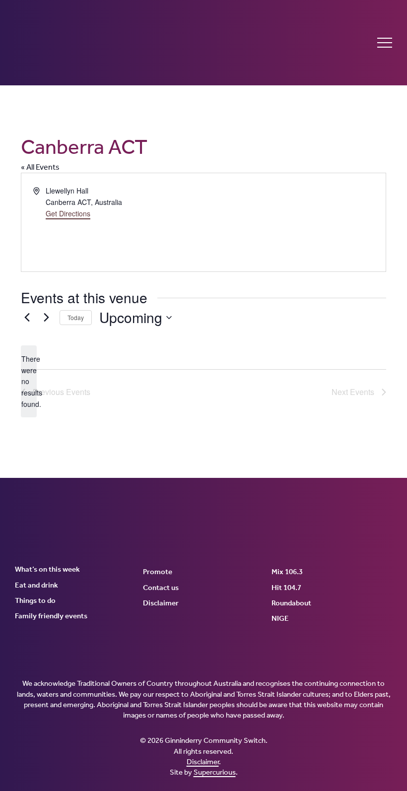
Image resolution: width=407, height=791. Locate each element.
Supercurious (215, 772)
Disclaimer (161, 602)
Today (76, 317)
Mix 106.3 (287, 571)
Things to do (35, 600)
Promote (157, 571)
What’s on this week (47, 569)
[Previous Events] (27, 318)
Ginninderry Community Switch (111, 42)
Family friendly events (51, 615)
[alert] (29, 381)
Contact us (161, 587)
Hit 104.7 (286, 587)
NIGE (280, 618)
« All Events (40, 167)
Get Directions (68, 213)
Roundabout (291, 602)
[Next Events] (46, 318)
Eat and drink (36, 585)
